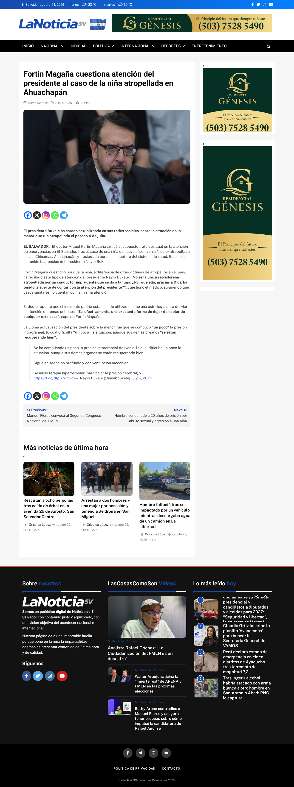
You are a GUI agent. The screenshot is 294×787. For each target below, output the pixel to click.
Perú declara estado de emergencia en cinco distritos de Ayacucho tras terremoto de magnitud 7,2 (245, 661)
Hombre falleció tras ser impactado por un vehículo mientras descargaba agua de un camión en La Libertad (164, 515)
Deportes (171, 46)
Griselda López (40, 524)
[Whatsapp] (55, 215)
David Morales (38, 102)
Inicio (28, 46)
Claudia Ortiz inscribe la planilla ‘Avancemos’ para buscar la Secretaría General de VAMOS (246, 635)
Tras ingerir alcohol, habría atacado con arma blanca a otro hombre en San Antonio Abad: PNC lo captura (247, 688)
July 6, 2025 (141, 378)
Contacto (171, 768)
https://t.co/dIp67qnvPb (54, 378)
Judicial (78, 46)
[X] (37, 215)
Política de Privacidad (134, 768)
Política (101, 46)
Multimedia (116, 641)
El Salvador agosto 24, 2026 (43, 4)
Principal (132, 641)
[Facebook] (28, 215)
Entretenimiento (209, 46)
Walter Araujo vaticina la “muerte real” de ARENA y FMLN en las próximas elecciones (158, 683)
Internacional (135, 46)
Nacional (50, 46)
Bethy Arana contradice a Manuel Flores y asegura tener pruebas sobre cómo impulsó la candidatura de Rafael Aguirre (158, 718)
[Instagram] (46, 215)
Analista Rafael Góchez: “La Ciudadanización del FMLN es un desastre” (140, 653)
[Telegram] (64, 215)
